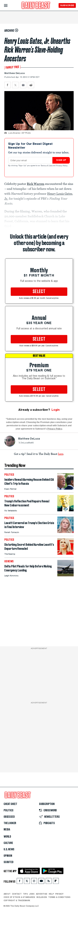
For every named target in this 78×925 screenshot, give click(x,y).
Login (56, 409)
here (60, 453)
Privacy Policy (62, 166)
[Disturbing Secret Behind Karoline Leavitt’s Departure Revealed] (65, 553)
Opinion (8, 855)
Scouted (8, 862)
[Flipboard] (56, 881)
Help (51, 894)
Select (39, 291)
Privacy (59, 894)
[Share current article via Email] (23, 85)
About (7, 894)
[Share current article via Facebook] (7, 85)
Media (7, 829)
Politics (8, 810)
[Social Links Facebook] (19, 881)
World (7, 836)
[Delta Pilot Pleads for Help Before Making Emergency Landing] (65, 575)
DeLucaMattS (27, 443)
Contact (17, 894)
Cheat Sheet (10, 804)
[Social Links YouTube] (41, 881)
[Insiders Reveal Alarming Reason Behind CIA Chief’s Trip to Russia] (65, 488)
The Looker (10, 823)
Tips (25, 894)
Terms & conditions (59, 897)
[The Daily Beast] (35, 6)
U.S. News (9, 849)
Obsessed (9, 816)
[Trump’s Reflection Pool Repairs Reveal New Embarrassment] (65, 510)
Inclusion (41, 897)
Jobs (31, 894)
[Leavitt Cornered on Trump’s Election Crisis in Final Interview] (65, 532)
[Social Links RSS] (49, 881)
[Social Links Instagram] (34, 881)
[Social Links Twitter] (27, 881)
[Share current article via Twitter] (15, 85)
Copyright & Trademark (17, 900)
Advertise (41, 894)
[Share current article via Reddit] (31, 85)
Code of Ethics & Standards (19, 897)
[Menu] (9, 5)
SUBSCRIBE (67, 5)
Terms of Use (46, 166)
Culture (8, 843)
